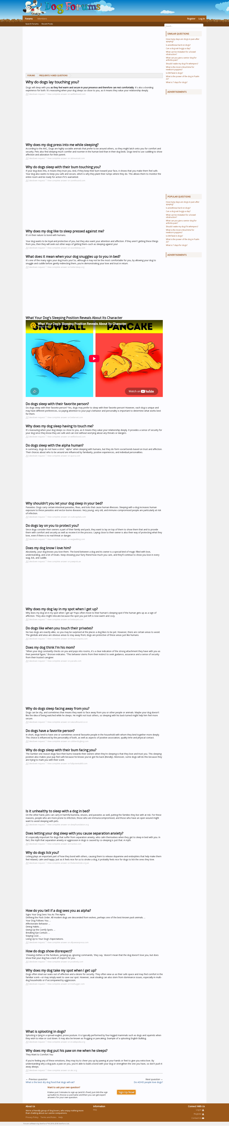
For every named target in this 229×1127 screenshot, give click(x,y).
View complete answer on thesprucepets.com (67, 638)
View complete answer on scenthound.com (66, 180)
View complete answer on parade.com (64, 661)
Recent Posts (47, 24)
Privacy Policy (32, 1117)
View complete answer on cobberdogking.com (67, 741)
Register (191, 18)
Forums (29, 18)
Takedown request (36, 94)
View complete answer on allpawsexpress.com (67, 942)
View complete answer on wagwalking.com (66, 539)
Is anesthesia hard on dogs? (178, 45)
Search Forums (31, 24)
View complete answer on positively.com (65, 961)
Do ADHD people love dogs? (148, 1082)
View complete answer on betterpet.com (65, 619)
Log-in (199, 1109)
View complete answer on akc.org (62, 1070)
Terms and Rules (48, 1117)
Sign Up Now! (126, 1092)
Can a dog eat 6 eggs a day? (178, 48)
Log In (201, 18)
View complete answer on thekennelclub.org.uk (68, 863)
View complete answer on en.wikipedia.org (66, 1042)
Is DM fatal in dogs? (174, 73)
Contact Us (196, 1118)
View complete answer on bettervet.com (65, 417)
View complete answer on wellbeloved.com (66, 94)
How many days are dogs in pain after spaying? (182, 40)
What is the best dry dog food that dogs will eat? (50, 1082)
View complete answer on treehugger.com (66, 984)
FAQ (95, 1109)
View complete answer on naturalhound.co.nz (67, 722)
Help (60, 1117)
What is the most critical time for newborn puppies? (180, 68)
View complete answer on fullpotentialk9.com (67, 763)
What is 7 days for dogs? (176, 82)
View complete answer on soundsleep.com (66, 248)
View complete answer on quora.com (63, 455)
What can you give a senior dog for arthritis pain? (181, 58)
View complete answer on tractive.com (64, 844)
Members (42, 18)
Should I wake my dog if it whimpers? (182, 63)
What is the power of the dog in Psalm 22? (182, 77)
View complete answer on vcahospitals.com (66, 517)
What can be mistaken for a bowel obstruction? (181, 53)
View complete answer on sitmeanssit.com (66, 158)
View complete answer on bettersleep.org (65, 267)
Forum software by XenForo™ (46, 1123)
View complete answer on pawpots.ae (64, 561)
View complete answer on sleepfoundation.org (68, 824)
